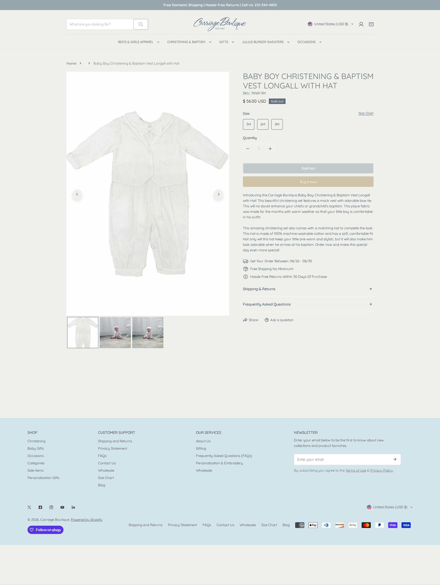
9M (277, 124)
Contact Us (107, 463)
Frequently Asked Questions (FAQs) (224, 456)
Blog (101, 485)
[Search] (140, 24)
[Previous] (77, 194)
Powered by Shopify (86, 519)
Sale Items (36, 470)
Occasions (36, 456)
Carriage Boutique (54, 519)
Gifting (201, 448)
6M (263, 124)
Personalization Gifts (43, 478)
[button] (371, 24)
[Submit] (394, 459)
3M (248, 124)
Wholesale (106, 470)
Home (71, 63)
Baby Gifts (36, 448)
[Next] (218, 194)
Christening (36, 441)
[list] (147, 194)
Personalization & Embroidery (219, 463)
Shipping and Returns (115, 441)
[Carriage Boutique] (220, 24)
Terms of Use (356, 470)
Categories (36, 463)
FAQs (102, 456)
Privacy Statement (112, 448)
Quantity (250, 138)
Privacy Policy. (381, 470)
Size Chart (106, 478)
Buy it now (308, 181)
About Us (203, 441)
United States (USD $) (331, 24)
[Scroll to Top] (431, 560)
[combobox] (100, 24)
